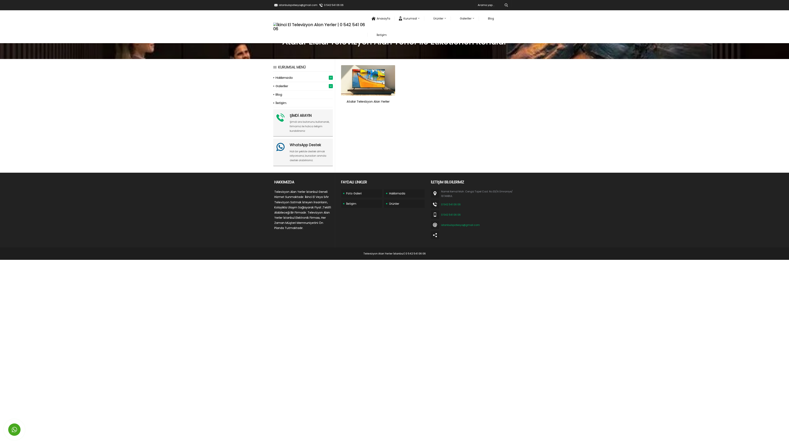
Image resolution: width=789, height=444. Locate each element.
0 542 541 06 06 (334, 5)
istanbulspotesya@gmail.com (298, 5)
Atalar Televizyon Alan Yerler (368, 101)
